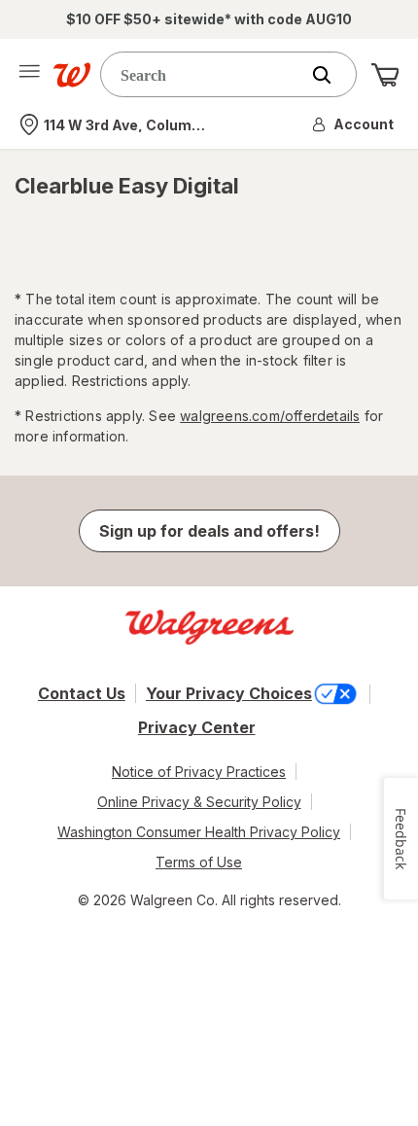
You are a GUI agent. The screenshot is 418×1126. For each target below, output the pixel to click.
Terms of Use (199, 862)
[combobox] (204, 74)
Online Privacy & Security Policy (199, 801)
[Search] (331, 74)
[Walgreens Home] (71, 74)
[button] (353, 124)
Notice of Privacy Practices (199, 771)
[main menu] (29, 74)
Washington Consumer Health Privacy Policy (198, 832)
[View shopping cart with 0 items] (384, 74)
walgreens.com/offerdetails (270, 415)
